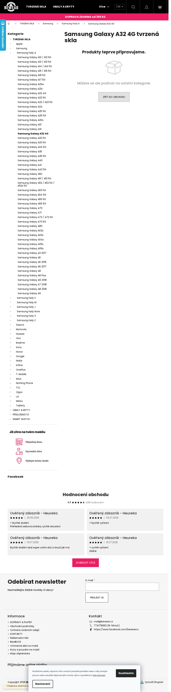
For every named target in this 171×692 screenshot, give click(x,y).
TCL (18, 387)
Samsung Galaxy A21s (30, 88)
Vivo (18, 338)
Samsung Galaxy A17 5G (31, 79)
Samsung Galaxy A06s (31, 248)
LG (17, 396)
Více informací (99, 675)
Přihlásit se (97, 597)
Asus (18, 378)
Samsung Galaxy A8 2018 (32, 289)
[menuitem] (36, 6)
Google (20, 356)
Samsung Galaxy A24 (30, 106)
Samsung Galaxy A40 (30, 160)
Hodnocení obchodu (86, 495)
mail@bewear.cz (103, 621)
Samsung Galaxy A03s (30, 235)
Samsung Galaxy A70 (30, 208)
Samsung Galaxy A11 (29, 293)
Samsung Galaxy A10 (30, 124)
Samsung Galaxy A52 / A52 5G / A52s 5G (36, 184)
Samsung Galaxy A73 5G (32, 221)
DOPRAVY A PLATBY (21, 622)
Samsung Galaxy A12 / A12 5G (34, 57)
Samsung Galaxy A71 (30, 212)
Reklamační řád (19, 638)
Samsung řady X (26, 315)
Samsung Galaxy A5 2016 (32, 262)
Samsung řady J (26, 307)
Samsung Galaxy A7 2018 (32, 284)
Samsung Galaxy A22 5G (32, 97)
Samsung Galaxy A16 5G (31, 75)
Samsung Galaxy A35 (30, 151)
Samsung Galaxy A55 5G (32, 199)
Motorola (21, 329)
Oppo (19, 392)
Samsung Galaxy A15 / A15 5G (34, 70)
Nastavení (42, 684)
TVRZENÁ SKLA (21, 39)
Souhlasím (126, 673)
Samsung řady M (26, 302)
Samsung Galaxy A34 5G (32, 147)
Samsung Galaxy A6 (29, 271)
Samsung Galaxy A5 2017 (32, 266)
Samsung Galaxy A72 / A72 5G (35, 217)
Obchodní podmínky (22, 626)
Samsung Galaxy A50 (30, 174)
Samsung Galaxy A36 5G (32, 156)
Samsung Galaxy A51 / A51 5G (34, 178)
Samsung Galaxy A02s (30, 230)
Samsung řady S (26, 298)
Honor (19, 351)
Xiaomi (20, 324)
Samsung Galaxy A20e (31, 84)
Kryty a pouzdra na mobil (24, 649)
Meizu (19, 401)
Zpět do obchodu (114, 97)
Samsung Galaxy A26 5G (32, 115)
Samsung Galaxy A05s (30, 244)
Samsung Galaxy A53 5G (32, 190)
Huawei (20, 334)
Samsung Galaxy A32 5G (32, 138)
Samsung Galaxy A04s (31, 239)
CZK (118, 6)
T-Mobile (21, 374)
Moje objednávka (20, 653)
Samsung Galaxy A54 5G (32, 194)
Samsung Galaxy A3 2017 (32, 253)
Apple (19, 44)
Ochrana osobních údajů (24, 630)
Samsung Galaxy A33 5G (32, 142)
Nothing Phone (24, 383)
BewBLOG (15, 641)
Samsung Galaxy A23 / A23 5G (35, 102)
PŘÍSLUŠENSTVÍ (21, 414)
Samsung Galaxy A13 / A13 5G (34, 61)
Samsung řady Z (26, 320)
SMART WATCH (21, 419)
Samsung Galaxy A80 (30, 226)
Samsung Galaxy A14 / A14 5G (35, 66)
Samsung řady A (26, 52)
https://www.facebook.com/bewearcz (116, 629)
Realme (20, 342)
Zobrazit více (85, 563)
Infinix (19, 365)
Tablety (20, 405)
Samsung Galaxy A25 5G (32, 111)
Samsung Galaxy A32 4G (33, 133)
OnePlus (21, 369)
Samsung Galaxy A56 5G (32, 203)
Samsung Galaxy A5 (29, 257)
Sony (19, 347)
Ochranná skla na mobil (24, 645)
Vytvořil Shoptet (154, 682)
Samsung (21, 48)
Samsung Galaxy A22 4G (32, 93)
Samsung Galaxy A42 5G (32, 169)
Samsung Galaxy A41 (30, 165)
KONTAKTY (16, 634)
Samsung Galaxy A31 (29, 129)
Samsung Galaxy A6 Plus (32, 275)
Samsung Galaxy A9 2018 (32, 280)
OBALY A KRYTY (21, 410)
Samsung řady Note (28, 311)
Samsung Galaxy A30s (30, 120)
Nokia (19, 360)
